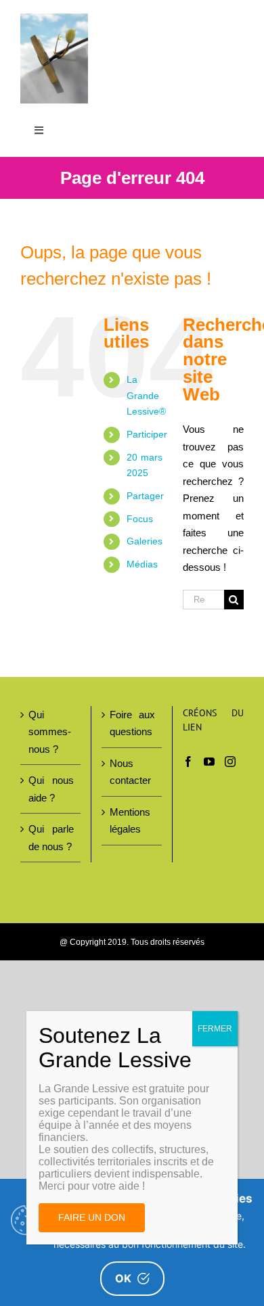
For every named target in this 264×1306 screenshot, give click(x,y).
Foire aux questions (132, 723)
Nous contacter (130, 772)
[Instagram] (230, 761)
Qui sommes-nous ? (49, 732)
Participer (147, 434)
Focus (140, 518)
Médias (142, 564)
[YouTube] (209, 761)
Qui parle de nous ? (51, 837)
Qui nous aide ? (51, 788)
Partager (145, 495)
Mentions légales (130, 820)
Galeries (144, 541)
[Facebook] (188, 761)
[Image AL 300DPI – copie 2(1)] (54, 18)
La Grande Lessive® (146, 395)
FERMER (215, 1028)
